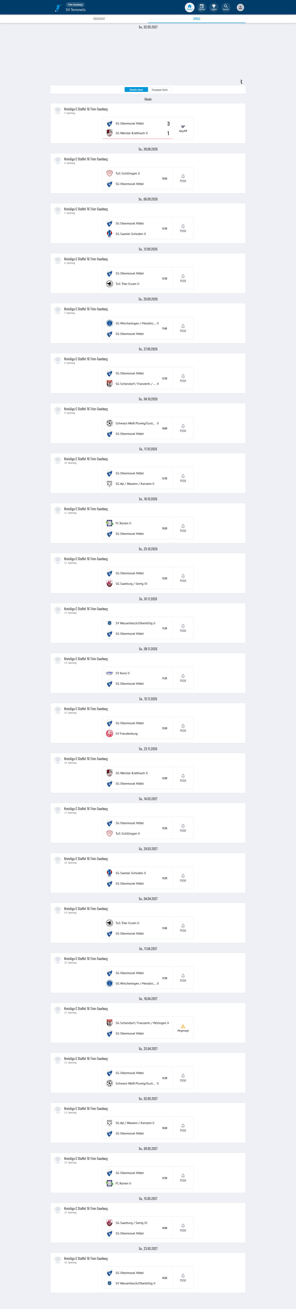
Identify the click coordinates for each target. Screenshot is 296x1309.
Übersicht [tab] (99, 19)
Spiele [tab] (196, 19)
